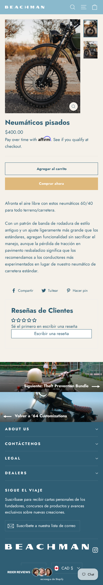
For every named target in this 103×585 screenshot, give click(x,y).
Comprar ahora (51, 183)
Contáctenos (23, 443)
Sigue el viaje (24, 490)
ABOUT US (17, 429)
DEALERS (16, 473)
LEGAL (13, 458)
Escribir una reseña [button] (51, 333)
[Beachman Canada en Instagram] (95, 549)
